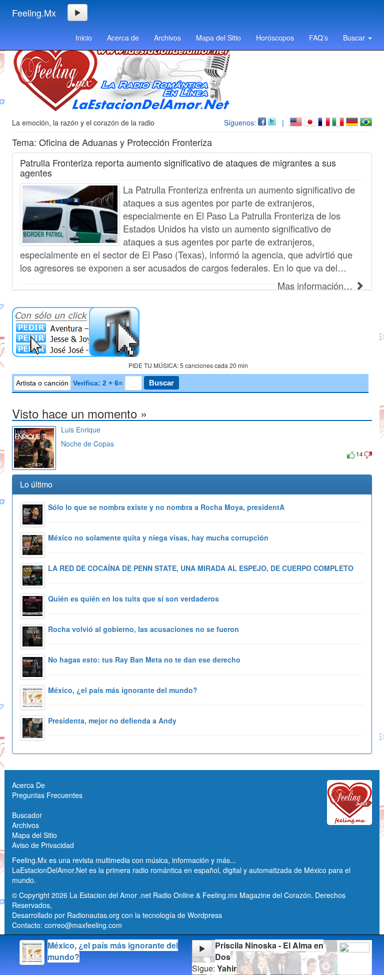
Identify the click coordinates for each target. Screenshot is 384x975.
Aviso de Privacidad (43, 845)
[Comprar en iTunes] (72, 454)
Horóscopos (275, 37)
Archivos (167, 37)
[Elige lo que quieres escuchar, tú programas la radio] (192, 332)
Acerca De (28, 785)
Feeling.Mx (34, 12)
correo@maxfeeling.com (83, 925)
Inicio (84, 37)
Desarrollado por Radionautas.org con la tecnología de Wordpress (117, 915)
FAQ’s (318, 37)
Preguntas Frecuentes (47, 795)
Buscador (27, 815)
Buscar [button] (355, 37)
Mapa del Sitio (218, 37)
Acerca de (123, 37)
